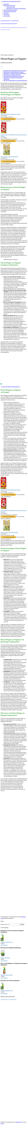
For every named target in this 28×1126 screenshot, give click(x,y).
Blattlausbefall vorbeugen (10, 10)
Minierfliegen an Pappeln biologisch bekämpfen (15, 73)
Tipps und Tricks (11, 7)
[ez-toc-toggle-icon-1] (14, 67)
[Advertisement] (14, 39)
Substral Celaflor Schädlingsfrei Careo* (11, 114)
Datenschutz (7, 16)
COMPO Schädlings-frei (7, 942)
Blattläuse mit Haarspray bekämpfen (16, 8)
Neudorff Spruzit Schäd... (7, 975)
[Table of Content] (14, 66)
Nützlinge (6, 13)
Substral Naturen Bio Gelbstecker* (9, 156)
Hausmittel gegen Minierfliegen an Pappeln (14, 76)
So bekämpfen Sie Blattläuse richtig (11, 1)
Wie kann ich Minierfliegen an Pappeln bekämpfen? (15, 80)
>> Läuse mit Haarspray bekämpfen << (10, 386)
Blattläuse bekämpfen (9, 5)
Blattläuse (6, 4)
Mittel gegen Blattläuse (10, 11)
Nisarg (2, 1123)
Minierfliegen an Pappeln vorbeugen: (12, 75)
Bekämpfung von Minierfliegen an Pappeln (14, 72)
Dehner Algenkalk (5, 957)
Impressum (6, 14)
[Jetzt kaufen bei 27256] (2, 940)
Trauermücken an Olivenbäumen (8, 999)
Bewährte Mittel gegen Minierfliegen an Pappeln (15, 70)
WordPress (19, 1122)
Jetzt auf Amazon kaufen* (9, 119)
